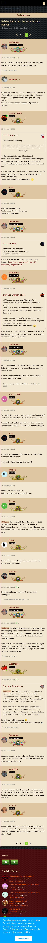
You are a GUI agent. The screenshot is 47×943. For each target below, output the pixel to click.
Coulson (12, 879)
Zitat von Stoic (10, 243)
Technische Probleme (16, 889)
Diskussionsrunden (15, 914)
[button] (3, 3)
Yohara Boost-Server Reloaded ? (21, 876)
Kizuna (6, 522)
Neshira (12, 887)
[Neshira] (5, 886)
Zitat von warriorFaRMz (14, 294)
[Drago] (5, 903)
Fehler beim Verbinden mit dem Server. (24, 884)
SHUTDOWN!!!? (16, 909)
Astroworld (13, 912)
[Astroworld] (5, 911)
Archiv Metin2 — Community (18, 906)
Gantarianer (8, 28)
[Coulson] (5, 878)
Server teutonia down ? (18, 901)
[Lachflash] (5, 895)
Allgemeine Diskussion (17, 881)
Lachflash (12, 895)
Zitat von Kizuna (10, 135)
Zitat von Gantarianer (13, 686)
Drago (11, 903)
